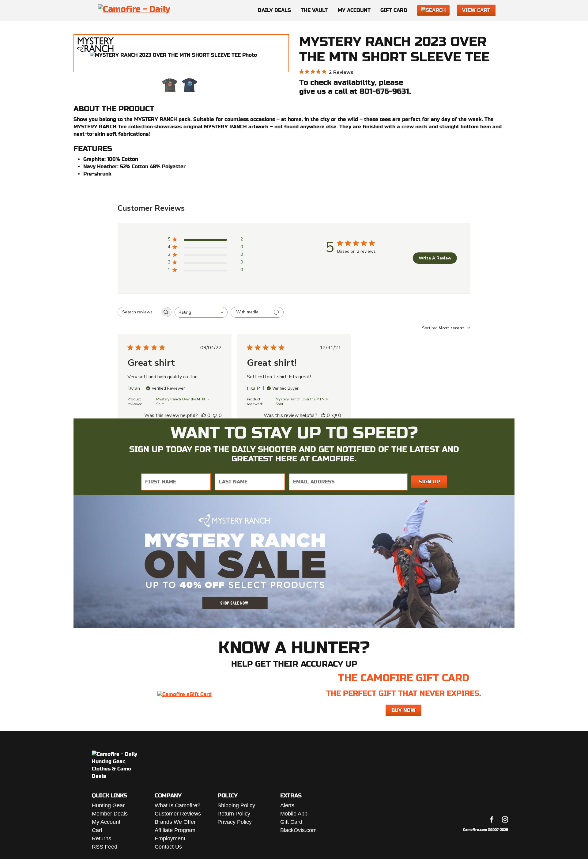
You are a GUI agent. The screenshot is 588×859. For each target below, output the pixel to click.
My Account (354, 10)
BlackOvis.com (298, 830)
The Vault (314, 10)
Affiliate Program (175, 830)
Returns (101, 838)
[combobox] (201, 312)
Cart (97, 830)
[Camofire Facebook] (491, 819)
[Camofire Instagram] (505, 819)
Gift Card (393, 10)
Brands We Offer (175, 822)
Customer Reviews (178, 814)
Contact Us (168, 847)
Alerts (287, 805)
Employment (170, 838)
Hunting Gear (108, 805)
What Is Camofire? (177, 805)
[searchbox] (139, 312)
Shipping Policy (236, 805)
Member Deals (110, 814)
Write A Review (435, 258)
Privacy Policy (234, 822)
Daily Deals (274, 10)
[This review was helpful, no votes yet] (204, 415)
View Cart (476, 10)
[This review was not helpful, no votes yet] (215, 415)
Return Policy (233, 814)
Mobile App (293, 814)
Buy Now (403, 710)
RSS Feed (104, 847)
